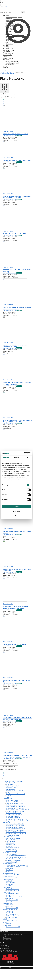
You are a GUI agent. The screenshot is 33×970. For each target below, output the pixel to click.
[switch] (29, 489)
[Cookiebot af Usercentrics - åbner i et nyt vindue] (24, 453)
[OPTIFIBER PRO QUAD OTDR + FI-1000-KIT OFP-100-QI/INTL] (18, 253)
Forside (2, 72)
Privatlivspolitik (7, 939)
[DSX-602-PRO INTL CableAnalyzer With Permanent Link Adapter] (18, 328)
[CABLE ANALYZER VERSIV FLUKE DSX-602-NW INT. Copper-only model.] (18, 366)
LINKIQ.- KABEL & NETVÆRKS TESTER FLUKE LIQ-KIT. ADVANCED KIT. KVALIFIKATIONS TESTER (17, 756)
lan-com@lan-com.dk (11, 951)
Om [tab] (27, 457)
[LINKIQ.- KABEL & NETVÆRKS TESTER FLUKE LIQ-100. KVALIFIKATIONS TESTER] (18, 701)
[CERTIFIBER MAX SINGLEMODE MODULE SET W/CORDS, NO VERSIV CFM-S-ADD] (18, 590)
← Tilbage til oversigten (7, 73)
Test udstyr (9, 72)
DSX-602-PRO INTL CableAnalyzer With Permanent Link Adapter (15, 345)
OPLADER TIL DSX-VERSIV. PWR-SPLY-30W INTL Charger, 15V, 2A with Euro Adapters (17, 421)
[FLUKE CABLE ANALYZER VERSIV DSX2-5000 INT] (18, 148)
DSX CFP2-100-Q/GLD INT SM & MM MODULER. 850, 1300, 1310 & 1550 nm (17, 308)
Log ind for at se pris (9, 135)
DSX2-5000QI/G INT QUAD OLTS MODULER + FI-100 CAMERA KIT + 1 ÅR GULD (17, 197)
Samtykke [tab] (6, 457)
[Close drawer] (0, 5)
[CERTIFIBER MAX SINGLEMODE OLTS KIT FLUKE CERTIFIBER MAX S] (18, 552)
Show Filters (4, 92)
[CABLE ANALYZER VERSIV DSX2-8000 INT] (18, 117)
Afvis (16, 515)
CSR (4, 936)
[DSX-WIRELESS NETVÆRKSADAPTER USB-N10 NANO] (18, 441)
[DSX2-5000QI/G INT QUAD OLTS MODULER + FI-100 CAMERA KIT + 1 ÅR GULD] (18, 179)
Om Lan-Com (7, 938)
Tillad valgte (16, 511)
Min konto (6, 15)
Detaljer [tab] (16, 457)
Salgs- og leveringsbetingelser (12, 934)
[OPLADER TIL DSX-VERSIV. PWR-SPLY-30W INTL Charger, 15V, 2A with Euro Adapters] (18, 403)
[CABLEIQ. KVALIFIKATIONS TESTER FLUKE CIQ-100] (18, 663)
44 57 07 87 (9, 950)
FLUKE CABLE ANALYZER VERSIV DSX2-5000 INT (17, 160)
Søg (23, 12)
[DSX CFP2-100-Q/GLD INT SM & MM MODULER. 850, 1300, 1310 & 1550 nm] (18, 291)
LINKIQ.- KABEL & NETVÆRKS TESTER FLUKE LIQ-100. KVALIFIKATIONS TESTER (17, 718)
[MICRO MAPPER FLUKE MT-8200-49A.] (18, 627)
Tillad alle (16, 506)
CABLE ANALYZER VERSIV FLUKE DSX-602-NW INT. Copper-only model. (17, 383)
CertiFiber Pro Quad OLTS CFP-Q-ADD (14, 234)
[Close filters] (0, 930)
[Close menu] (0, 1)
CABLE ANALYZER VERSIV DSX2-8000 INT (15, 134)
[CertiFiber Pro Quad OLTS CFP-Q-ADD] (18, 217)
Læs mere (19, 135)
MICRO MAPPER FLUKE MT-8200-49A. (14, 644)
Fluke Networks (8, 131)
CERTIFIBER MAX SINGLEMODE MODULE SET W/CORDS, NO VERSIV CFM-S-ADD (16, 607)
